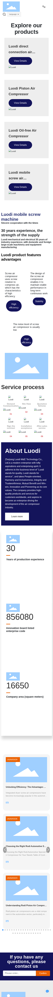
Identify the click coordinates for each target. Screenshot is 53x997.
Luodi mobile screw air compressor (19, 178)
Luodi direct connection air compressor (20, 52)
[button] (2, 929)
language (13, 14)
